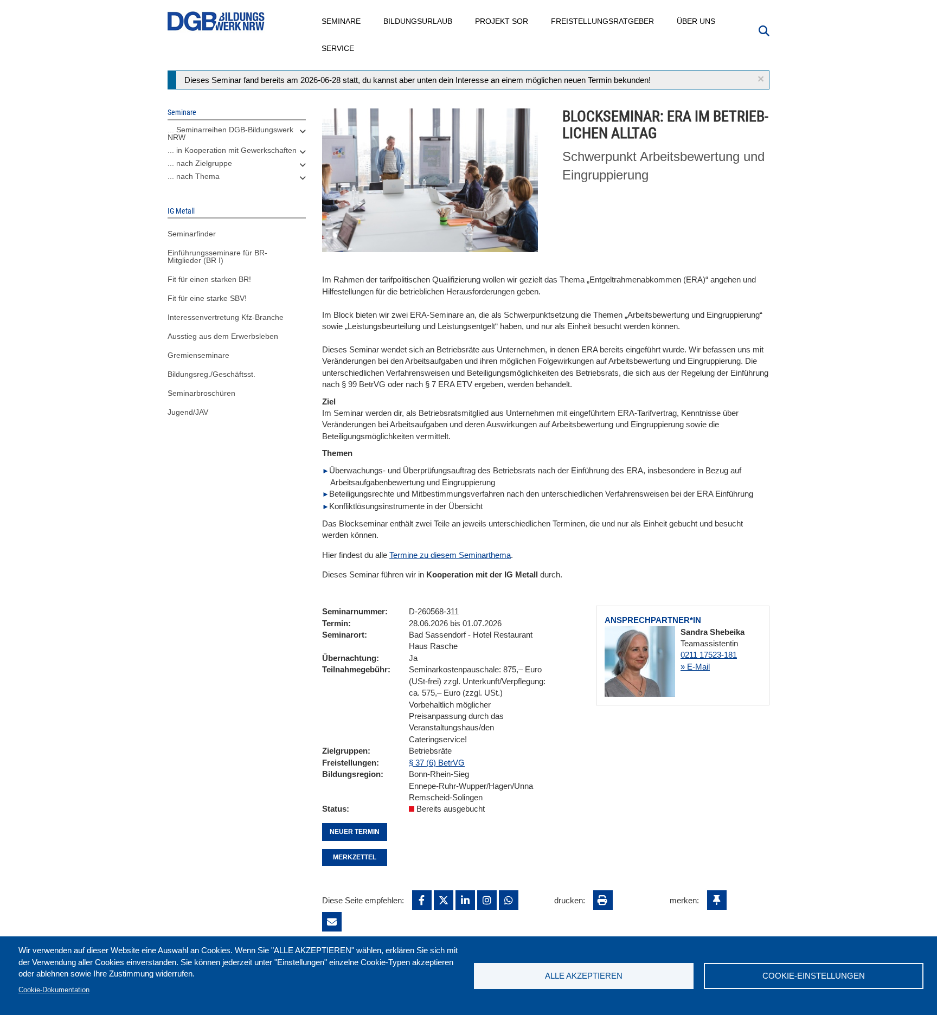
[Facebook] (422, 900)
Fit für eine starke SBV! (207, 298)
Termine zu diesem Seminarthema (450, 555)
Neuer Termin (355, 832)
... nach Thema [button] (194, 176)
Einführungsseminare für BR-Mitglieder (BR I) (217, 256)
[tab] (237, 136)
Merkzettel (354, 857)
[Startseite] (216, 21)
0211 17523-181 (709, 654)
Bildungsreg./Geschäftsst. (211, 374)
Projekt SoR (502, 21)
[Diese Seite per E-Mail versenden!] (332, 922)
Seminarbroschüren (201, 393)
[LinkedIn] (465, 900)
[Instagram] (487, 900)
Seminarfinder (192, 233)
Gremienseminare (198, 355)
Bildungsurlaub (418, 21)
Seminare (341, 21)
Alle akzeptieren (583, 975)
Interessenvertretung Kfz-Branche (226, 317)
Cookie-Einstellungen (813, 975)
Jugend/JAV (188, 412)
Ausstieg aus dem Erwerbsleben (223, 336)
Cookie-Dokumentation (53, 990)
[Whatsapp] (508, 900)
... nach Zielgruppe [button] (200, 163)
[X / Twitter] (443, 900)
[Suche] (764, 29)
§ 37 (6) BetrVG (437, 762)
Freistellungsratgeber (602, 21)
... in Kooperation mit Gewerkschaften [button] (232, 150)
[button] (761, 79)
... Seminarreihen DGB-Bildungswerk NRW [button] (230, 133)
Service (338, 48)
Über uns (696, 21)
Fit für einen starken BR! (209, 279)
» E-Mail (695, 666)
